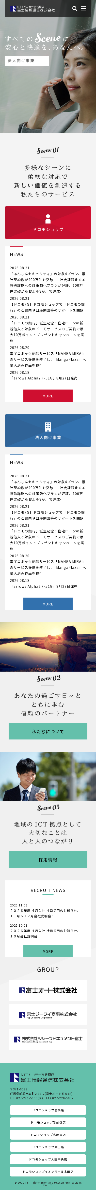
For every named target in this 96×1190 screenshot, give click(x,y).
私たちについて (48, 731)
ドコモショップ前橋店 (48, 1110)
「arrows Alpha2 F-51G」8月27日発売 (44, 378)
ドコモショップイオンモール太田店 (48, 1171)
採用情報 (48, 859)
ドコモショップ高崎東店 (48, 1134)
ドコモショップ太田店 (48, 1147)
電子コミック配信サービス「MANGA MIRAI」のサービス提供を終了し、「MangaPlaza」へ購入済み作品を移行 (48, 359)
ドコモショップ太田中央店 (48, 1159)
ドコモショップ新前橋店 (48, 1122)
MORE (48, 395)
